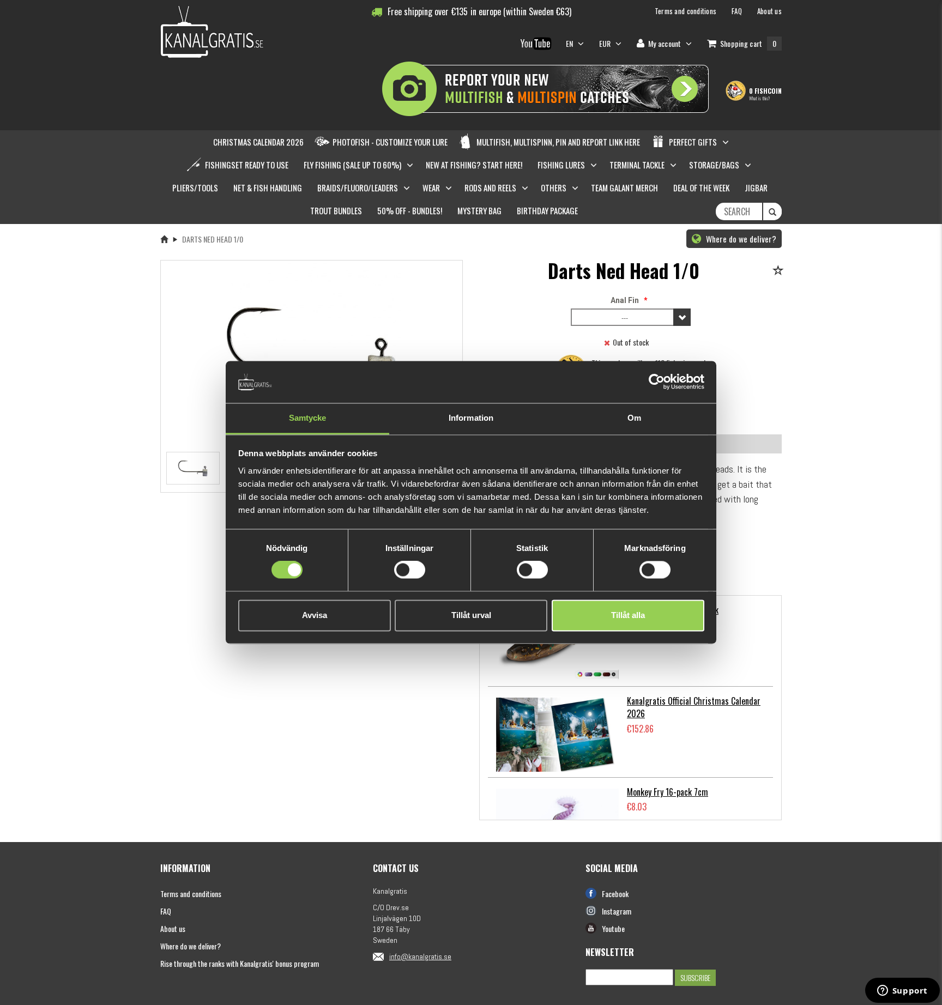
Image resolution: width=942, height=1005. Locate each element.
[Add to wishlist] (779, 271)
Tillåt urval (471, 615)
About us (172, 928)
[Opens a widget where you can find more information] (902, 991)
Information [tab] (471, 417)
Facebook (615, 893)
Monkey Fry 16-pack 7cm (667, 791)
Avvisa (314, 615)
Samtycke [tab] (308, 417)
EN (570, 43)
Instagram (616, 911)
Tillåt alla (628, 615)
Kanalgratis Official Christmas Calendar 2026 (693, 707)
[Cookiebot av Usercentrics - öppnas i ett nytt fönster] (656, 382)
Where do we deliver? (740, 239)
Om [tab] (634, 417)
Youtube (613, 928)
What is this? (759, 98)
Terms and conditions (190, 893)
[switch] (409, 570)
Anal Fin (625, 300)
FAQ (165, 911)
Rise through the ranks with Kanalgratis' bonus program (239, 963)
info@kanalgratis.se (420, 956)
